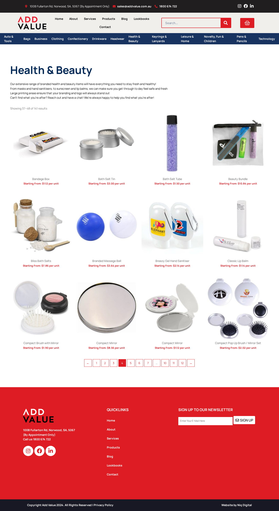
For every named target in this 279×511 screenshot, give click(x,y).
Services (90, 19)
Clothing (57, 39)
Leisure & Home (187, 38)
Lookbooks (141, 19)
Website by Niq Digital (236, 505)
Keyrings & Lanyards (159, 38)
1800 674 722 (42, 439)
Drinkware (99, 39)
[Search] (226, 23)
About (73, 19)
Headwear (117, 39)
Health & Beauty (134, 38)
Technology (267, 39)
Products (108, 19)
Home (59, 19)
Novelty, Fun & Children (214, 38)
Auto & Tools (8, 38)
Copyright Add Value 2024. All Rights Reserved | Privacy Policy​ (70, 505)
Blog (124, 19)
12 (182, 363)
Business (41, 39)
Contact (105, 27)
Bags (26, 39)
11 (174, 363)
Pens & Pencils (242, 38)
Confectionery (78, 39)
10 (165, 363)
